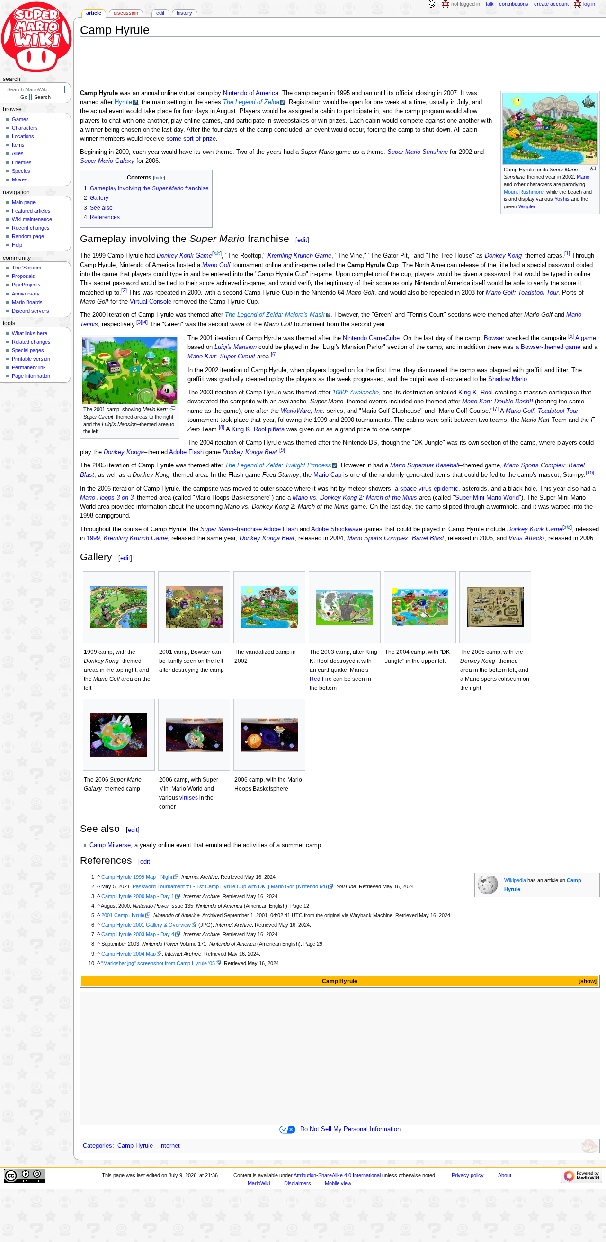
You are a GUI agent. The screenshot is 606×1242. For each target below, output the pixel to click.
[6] (273, 354)
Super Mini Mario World (487, 497)
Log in (589, 4)
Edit (160, 13)
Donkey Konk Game (184, 255)
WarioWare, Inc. (303, 411)
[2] (124, 290)
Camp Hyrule (135, 1146)
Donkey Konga (124, 452)
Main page (24, 202)
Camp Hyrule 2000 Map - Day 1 (137, 896)
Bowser (494, 338)
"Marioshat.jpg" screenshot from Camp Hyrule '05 (158, 963)
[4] (145, 322)
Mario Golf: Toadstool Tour (522, 292)
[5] (571, 336)
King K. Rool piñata (258, 429)
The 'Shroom (26, 267)
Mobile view (338, 1183)
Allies (18, 153)
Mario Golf (216, 265)
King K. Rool (475, 392)
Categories (97, 1146)
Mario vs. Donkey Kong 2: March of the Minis (355, 497)
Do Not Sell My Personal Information (350, 1129)
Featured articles (31, 211)
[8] (221, 427)
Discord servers (30, 310)
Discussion (126, 13)
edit (302, 239)
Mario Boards (27, 302)
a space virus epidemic (426, 488)
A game (585, 338)
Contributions (513, 4)
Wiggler (526, 206)
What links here (29, 333)
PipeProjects (26, 284)
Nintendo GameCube (371, 338)
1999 (93, 538)
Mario (583, 176)
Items (18, 145)
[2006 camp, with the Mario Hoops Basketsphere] (269, 735)
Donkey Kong (503, 255)
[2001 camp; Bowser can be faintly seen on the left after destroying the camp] (194, 607)
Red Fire (321, 679)
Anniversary (26, 293)
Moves (19, 179)
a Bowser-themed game (548, 347)
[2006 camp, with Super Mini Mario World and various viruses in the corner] (194, 735)
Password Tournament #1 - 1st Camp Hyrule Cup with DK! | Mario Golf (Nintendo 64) (230, 886)
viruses (188, 798)
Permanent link (29, 367)
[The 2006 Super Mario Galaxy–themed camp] (118, 735)
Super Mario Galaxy (107, 161)
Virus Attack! (526, 538)
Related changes (31, 342)
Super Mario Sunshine (417, 152)
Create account (551, 4)
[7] (496, 408)
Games (20, 119)
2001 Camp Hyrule (122, 915)
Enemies (22, 162)
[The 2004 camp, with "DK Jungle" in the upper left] (419, 607)
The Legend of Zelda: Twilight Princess (278, 465)
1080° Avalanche (355, 392)
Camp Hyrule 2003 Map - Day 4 (137, 934)
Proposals (23, 276)
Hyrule (123, 102)
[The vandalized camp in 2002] (269, 607)
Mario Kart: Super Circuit (221, 357)
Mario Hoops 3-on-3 (107, 497)
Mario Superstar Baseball (424, 465)
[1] (567, 253)
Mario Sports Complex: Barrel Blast (395, 538)
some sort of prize (191, 138)
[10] (590, 472)
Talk (490, 4)
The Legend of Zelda (251, 102)
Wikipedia (515, 880)
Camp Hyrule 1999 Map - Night (136, 877)
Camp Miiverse (110, 845)
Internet (169, 1146)
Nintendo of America (250, 93)
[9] (282, 450)
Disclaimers (297, 1183)
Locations (23, 136)
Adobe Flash (186, 452)
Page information (31, 376)
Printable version (31, 359)
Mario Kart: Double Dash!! (497, 401)
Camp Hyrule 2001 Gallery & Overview (146, 925)
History (184, 13)
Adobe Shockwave (336, 529)
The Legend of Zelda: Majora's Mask (275, 315)
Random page (28, 236)
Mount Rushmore (524, 192)
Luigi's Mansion (235, 347)
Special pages (28, 350)
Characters (25, 128)
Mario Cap (327, 475)
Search (11, 79)
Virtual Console (150, 301)
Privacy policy (468, 1175)
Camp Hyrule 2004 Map (128, 953)
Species (21, 171)
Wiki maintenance (32, 219)
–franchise (231, 529)
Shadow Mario (507, 379)
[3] (139, 322)
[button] (586, 981)
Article (93, 13)
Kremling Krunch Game (299, 255)
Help (17, 245)
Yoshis (562, 199)
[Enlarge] (593, 168)
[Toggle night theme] (431, 4)
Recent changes (31, 228)
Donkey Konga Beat (250, 452)
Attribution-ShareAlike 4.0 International (337, 1175)
